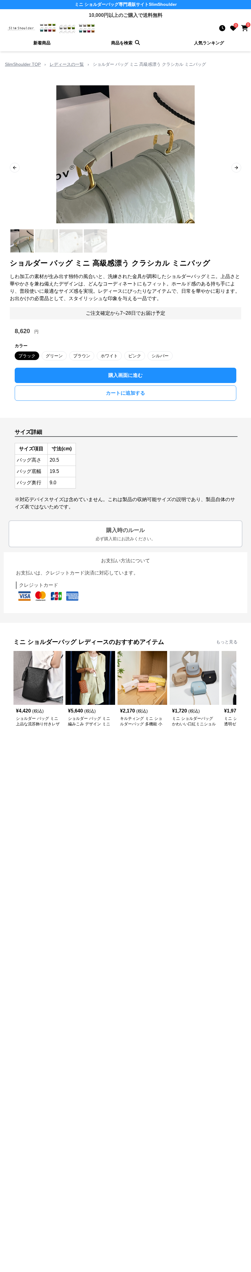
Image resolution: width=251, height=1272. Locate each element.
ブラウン (81, 355)
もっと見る (227, 641)
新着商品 (42, 42)
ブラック (27, 355)
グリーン (54, 355)
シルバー (160, 355)
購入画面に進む (125, 375)
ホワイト (109, 355)
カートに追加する (125, 393)
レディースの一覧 (67, 64)
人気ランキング (209, 42)
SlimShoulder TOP (23, 64)
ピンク (134, 355)
